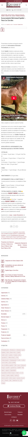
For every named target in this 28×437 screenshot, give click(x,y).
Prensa (3, 326)
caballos (10, 355)
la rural (21, 372)
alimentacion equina (20, 350)
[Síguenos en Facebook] (10, 420)
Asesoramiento (21, 235)
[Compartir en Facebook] (14, 226)
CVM (15, 365)
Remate (6, 380)
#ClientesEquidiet (14, 235)
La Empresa (14, 417)
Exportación (4, 305)
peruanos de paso (22, 238)
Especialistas (13, 370)
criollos (23, 360)
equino (3, 370)
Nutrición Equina (5, 317)
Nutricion (17, 375)
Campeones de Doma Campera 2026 (14, 260)
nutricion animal (5, 378)
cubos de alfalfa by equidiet (7, 365)
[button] (24, 432)
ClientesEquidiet (13, 360)
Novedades (22, 15)
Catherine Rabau (5, 299)
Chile (17, 357)
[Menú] (2, 5)
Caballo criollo (5, 355)
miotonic (3, 375)
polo (3, 380)
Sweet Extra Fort (16, 380)
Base (8, 352)
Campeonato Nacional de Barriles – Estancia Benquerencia (21, 245)
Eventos (3, 301)
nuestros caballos (10, 375)
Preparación (4, 329)
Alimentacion (12, 350)
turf (21, 380)
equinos (7, 370)
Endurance (23, 365)
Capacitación (4, 15)
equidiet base (13, 367)
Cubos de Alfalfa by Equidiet (6, 233)
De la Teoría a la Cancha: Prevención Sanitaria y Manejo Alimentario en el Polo (15, 275)
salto (10, 380)
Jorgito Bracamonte (18, 215)
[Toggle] (26, 314)
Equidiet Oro (8, 15)
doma (19, 365)
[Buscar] (26, 5)
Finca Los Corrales (14, 238)
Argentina (3, 352)
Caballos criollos (17, 355)
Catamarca (3, 236)
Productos (3, 332)
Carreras (3, 295)
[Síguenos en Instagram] (14, 420)
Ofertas (3, 320)
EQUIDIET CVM (20, 367)
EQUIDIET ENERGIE (13, 193)
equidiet (7, 367)
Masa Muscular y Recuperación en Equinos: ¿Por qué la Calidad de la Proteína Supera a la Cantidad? (15, 281)
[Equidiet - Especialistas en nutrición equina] (14, 5)
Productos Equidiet (6, 335)
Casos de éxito (11, 15)
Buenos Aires (12, 352)
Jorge (10, 215)
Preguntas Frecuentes (20, 430)
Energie (14, 236)
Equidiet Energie (19, 236)
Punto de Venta (5, 338)
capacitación (4, 357)
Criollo (19, 360)
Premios (3, 323)
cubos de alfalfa (12, 362)
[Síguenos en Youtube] (17, 420)
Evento (17, 372)
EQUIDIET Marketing (18, 24)
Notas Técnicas (5, 311)
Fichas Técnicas (5, 308)
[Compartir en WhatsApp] (11, 226)
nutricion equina (12, 378)
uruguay (3, 383)
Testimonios (4, 341)
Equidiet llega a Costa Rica (11, 270)
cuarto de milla (4, 362)
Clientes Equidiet (9, 236)
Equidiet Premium (16, 15)
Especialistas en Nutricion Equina (8, 372)
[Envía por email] (17, 226)
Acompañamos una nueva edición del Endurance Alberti (14, 265)
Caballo (18, 352)
